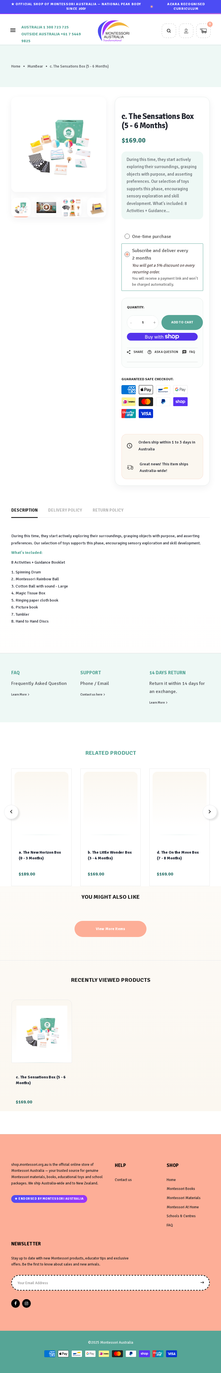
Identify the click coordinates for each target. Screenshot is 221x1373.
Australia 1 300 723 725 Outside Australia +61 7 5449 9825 (51, 34)
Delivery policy (65, 510)
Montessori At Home (183, 1207)
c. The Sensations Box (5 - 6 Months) (41, 1080)
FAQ (170, 1225)
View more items (110, 929)
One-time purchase (151, 236)
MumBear (35, 66)
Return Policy (108, 510)
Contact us (123, 1180)
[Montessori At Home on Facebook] (15, 1303)
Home (15, 66)
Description (24, 510)
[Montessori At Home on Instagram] (26, 1303)
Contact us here (91, 694)
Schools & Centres (181, 1216)
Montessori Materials (184, 1198)
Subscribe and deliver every (160, 250)
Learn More (19, 694)
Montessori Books (181, 1188)
